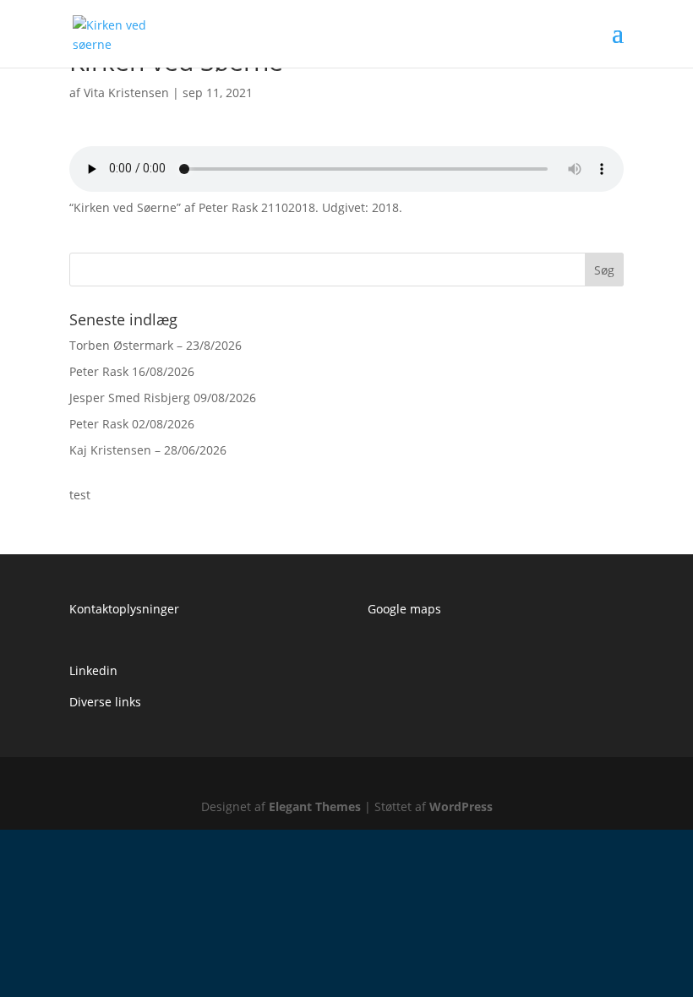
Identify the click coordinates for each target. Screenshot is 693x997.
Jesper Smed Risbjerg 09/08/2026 (162, 398)
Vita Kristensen (126, 92)
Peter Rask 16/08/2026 (131, 371)
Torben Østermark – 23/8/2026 (155, 345)
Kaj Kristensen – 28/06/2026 (147, 450)
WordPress (461, 806)
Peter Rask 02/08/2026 (131, 424)
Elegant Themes (315, 806)
